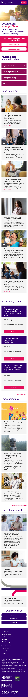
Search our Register (14, 49)
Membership (5, 632)
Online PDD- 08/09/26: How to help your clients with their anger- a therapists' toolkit (13, 368)
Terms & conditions (6, 645)
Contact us (4, 656)
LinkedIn (12, 622)
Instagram (13, 618)
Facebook (13, 615)
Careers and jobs (6, 634)
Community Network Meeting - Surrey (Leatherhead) (11, 340)
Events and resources (7, 637)
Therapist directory (14, 44)
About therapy (5, 642)
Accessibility (4, 651)
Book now (14, 332)
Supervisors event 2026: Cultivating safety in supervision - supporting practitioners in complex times (12, 311)
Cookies (3, 653)
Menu (24, 2)
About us (4, 639)
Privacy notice (5, 648)
